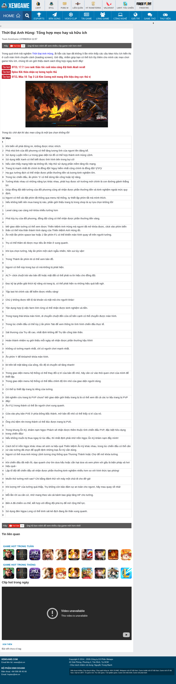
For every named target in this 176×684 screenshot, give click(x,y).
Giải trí (135, 19)
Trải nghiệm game (111, 673)
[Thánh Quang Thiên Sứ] (47, 554)
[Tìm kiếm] (27, 15)
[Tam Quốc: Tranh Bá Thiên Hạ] (8, 554)
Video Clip (71, 19)
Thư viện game (100, 673)
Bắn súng (54, 19)
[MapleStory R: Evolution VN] (126, 554)
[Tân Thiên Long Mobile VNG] (73, 554)
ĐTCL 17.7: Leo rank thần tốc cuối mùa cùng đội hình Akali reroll (48, 67)
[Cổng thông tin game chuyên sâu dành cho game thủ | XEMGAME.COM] (16, 6)
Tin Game (86, 19)
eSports (39, 19)
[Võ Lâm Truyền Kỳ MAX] (100, 554)
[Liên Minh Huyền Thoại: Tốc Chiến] (126, 573)
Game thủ (150, 19)
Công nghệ (120, 19)
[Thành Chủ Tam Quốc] (87, 573)
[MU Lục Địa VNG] (34, 554)
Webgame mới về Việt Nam (129, 670)
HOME (8, 16)
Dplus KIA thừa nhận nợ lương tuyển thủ (34, 72)
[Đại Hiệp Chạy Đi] (113, 573)
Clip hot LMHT (79, 673)
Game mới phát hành (140, 673)
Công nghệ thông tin (102, 670)
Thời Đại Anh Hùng (42, 53)
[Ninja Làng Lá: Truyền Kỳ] (113, 554)
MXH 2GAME (114, 670)
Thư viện (165, 19)
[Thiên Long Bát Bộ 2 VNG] (87, 554)
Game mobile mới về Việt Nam (149, 670)
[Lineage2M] (21, 554)
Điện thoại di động (76, 670)
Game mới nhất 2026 (125, 673)
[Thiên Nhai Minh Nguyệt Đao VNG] (60, 554)
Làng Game (102, 19)
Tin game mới (89, 673)
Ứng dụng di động (89, 670)
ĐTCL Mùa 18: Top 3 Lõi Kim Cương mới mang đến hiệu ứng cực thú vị (51, 76)
